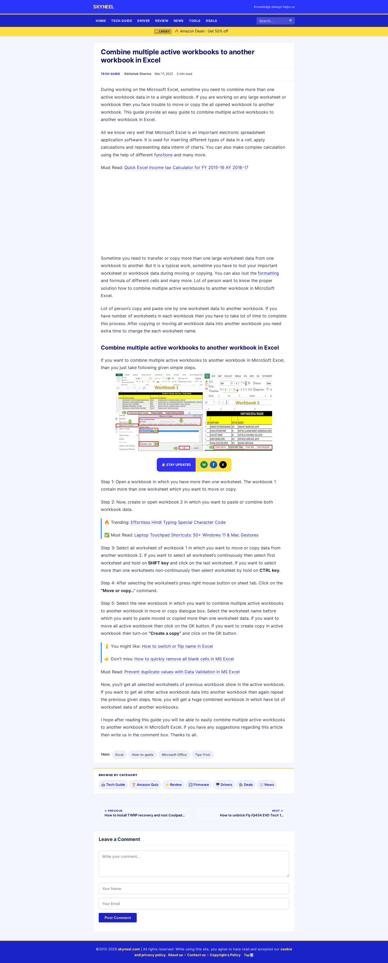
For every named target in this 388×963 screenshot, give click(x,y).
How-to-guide (142, 755)
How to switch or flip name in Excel (177, 646)
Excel (119, 755)
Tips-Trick (202, 755)
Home (101, 21)
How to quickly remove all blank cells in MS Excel (184, 658)
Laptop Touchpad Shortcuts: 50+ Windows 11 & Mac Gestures (196, 535)
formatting (268, 273)
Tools (195, 21)
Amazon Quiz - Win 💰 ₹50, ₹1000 (204, 31)
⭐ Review (173, 784)
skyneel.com (129, 949)
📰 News (266, 784)
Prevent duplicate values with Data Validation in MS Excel (182, 671)
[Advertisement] (194, 213)
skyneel (103, 6)
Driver (143, 21)
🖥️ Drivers (224, 784)
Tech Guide (121, 21)
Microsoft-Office (174, 755)
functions (163, 154)
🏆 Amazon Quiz (145, 784)
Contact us (196, 955)
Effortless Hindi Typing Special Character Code (178, 522)
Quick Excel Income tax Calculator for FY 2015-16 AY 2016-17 (186, 167)
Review (161, 21)
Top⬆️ (249, 955)
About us (175, 955)
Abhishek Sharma (137, 74)
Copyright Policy (225, 955)
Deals (211, 21)
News (179, 21)
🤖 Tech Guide (113, 784)
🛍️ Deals (246, 784)
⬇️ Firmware (198, 784)
